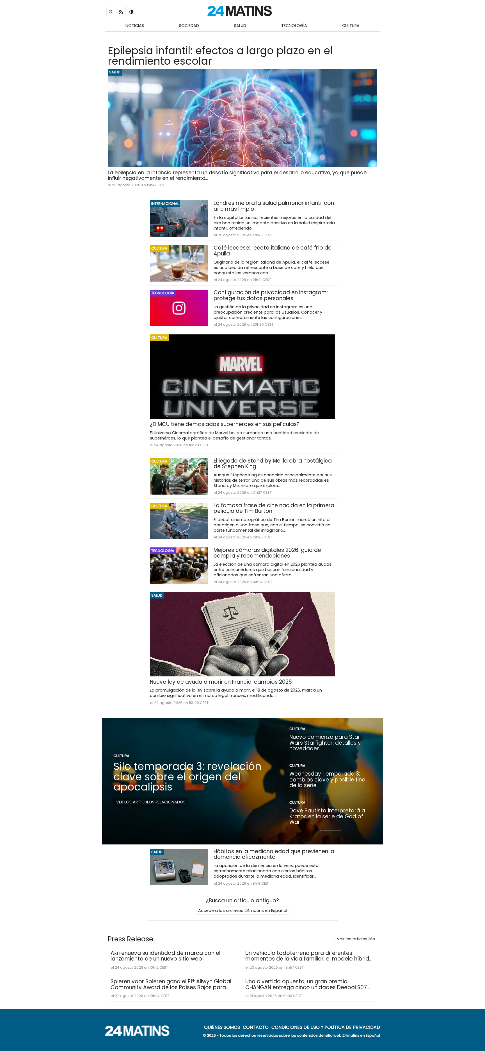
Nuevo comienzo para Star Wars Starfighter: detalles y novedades (325, 742)
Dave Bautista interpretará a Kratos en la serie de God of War (327, 816)
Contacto (256, 1027)
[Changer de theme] (131, 11)
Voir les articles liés (356, 939)
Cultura (351, 25)
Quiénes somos (222, 1027)
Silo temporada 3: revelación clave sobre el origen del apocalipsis (187, 776)
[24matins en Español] (140, 1034)
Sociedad (189, 25)
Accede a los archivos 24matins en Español (242, 910)
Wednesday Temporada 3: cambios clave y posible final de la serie (328, 779)
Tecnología (294, 25)
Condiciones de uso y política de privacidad (325, 1027)
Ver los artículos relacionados (151, 802)
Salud (240, 25)
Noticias (134, 25)
